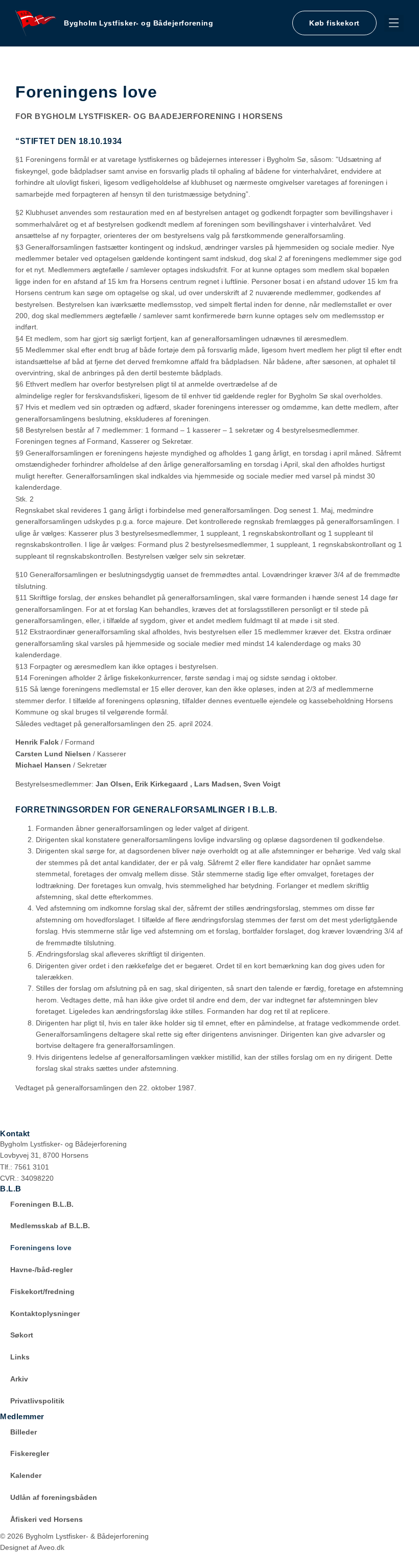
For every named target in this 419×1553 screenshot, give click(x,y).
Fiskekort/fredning (42, 1291)
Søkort (21, 1335)
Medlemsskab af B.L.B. (50, 1226)
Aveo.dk (51, 1547)
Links (20, 1357)
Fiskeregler (29, 1453)
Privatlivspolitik (37, 1401)
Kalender (25, 1475)
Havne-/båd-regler (41, 1269)
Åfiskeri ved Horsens (46, 1519)
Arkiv (19, 1379)
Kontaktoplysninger (45, 1313)
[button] (394, 23)
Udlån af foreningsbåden (53, 1497)
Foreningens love (41, 1248)
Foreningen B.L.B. (42, 1204)
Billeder (23, 1432)
